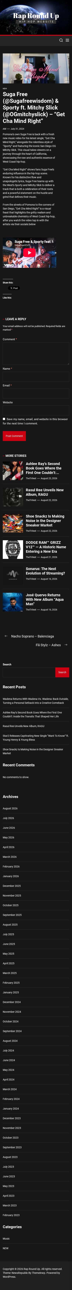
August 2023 (10, 1157)
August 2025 (10, 924)
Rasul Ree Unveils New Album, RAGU (45, 492)
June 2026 (9, 827)
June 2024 (9, 1060)
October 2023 (10, 1137)
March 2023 (10, 1205)
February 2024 (11, 1098)
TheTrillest (31, 478)
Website (8, 402)
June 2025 (9, 943)
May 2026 (8, 837)
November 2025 (12, 895)
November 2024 (12, 1011)
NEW (5, 89)
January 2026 (11, 876)
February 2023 (11, 1215)
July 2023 (8, 1166)
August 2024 (10, 1040)
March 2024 (10, 1089)
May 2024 (8, 1069)
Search (7, 664)
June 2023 (9, 1176)
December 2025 (12, 885)
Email (7, 385)
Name (7, 368)
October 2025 (10, 905)
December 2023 (12, 1118)
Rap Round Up (36, 15)
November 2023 (12, 1127)
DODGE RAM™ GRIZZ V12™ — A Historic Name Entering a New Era (46, 547)
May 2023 (8, 1186)
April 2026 (8, 847)
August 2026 (10, 808)
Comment (10, 339)
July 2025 (8, 934)
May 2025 (8, 953)
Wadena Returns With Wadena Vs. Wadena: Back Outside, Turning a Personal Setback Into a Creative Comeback (35, 700)
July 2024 (8, 1050)
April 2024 (8, 1079)
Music (6, 1238)
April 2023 (8, 1195)
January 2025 (11, 992)
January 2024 (11, 1108)
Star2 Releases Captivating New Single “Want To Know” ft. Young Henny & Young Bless (36, 737)
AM (4, 129)
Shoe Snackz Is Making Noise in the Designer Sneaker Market (45, 520)
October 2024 (10, 1021)
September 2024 (12, 1031)
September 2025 (12, 914)
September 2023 (12, 1147)
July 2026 (8, 818)
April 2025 (8, 963)
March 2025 (10, 973)
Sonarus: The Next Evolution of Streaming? (45, 571)
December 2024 (12, 1002)
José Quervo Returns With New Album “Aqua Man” (45, 599)
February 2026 (11, 866)
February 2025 (11, 982)
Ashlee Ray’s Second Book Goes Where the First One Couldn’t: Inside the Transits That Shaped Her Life (45, 472)
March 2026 (10, 856)
